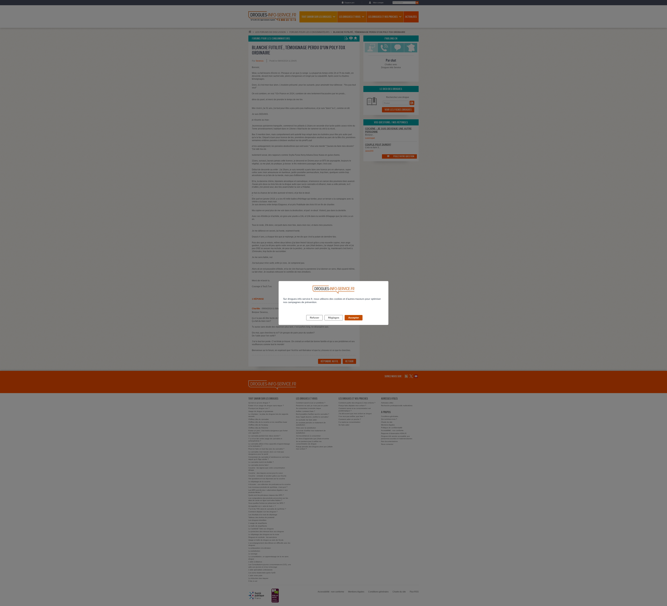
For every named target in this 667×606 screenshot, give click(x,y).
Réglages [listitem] (333, 317)
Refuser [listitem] (314, 317)
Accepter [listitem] (353, 317)
